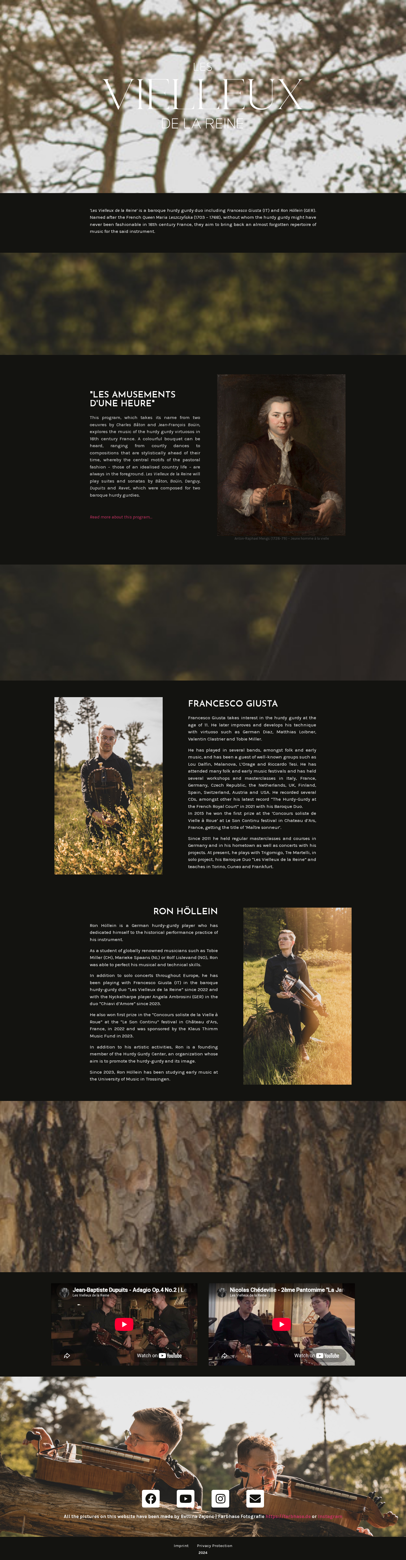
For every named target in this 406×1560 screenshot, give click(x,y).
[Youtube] (185, 1499)
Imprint (181, 1545)
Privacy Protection (214, 1545)
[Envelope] (255, 1499)
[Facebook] (151, 1499)
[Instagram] (220, 1499)
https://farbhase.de (288, 1516)
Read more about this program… (121, 517)
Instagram (330, 1516)
